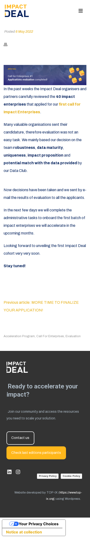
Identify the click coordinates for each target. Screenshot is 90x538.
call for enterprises (50, 336)
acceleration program (19, 336)
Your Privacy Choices (39, 523)
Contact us (20, 438)
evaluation (73, 336)
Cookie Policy (71, 476)
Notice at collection (24, 532)
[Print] (8, 44)
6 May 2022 (24, 31)
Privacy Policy (48, 476)
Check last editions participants (36, 453)
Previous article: (17, 302)
